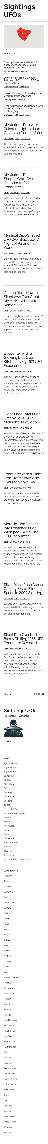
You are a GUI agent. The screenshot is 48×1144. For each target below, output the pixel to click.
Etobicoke (15, 488)
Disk (17, 138)
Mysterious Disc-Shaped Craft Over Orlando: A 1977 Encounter (19, 181)
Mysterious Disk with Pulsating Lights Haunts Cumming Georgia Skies (24, 129)
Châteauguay (9, 115)
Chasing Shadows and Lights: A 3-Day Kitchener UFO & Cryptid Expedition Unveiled (20, 65)
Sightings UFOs (19, 10)
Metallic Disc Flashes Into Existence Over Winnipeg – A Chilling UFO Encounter (21, 530)
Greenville (16, 428)
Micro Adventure (11, 71)
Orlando (14, 192)
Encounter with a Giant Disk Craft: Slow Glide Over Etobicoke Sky (23, 478)
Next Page (39, 693)
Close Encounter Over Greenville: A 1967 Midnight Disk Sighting (22, 418)
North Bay (15, 648)
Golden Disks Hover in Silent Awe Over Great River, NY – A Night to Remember (21, 299)
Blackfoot (9, 253)
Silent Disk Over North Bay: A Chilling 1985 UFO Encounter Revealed (23, 639)
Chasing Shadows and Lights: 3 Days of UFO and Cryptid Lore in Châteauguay (23, 108)
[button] (19, 32)
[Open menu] (42, 10)
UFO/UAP (25, 138)
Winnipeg (25, 542)
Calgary (8, 598)
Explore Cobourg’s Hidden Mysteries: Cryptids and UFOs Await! (24, 94)
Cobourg (7, 99)
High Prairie (24, 86)
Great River (16, 311)
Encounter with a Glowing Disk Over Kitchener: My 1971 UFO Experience (23, 359)
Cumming (9, 138)
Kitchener (23, 71)
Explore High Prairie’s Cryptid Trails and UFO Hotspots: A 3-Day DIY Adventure (21, 80)
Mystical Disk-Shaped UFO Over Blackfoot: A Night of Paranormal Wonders (22, 241)
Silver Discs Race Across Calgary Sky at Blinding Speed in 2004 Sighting (24, 589)
